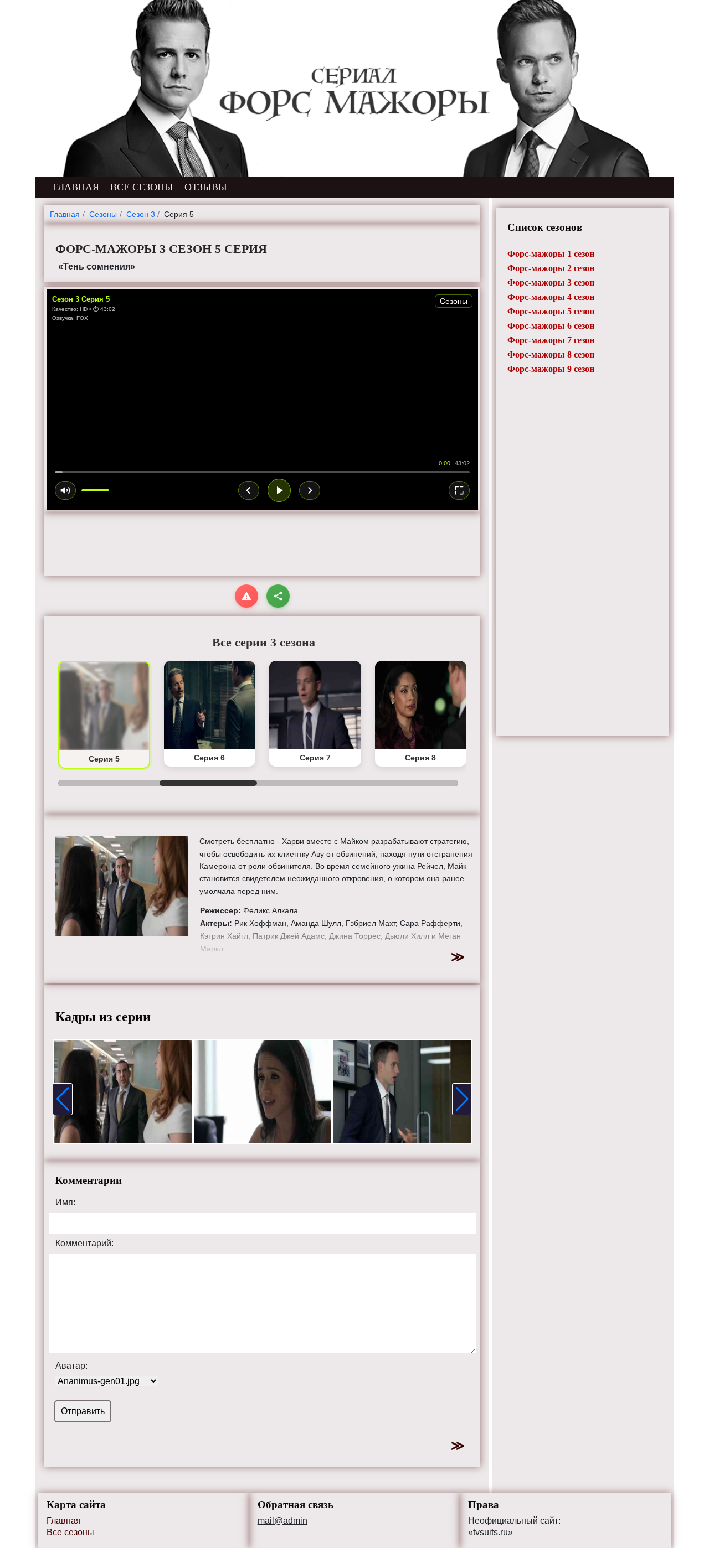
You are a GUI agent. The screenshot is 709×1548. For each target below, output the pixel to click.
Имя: (65, 1202)
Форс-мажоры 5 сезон (550, 311)
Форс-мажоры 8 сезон (550, 354)
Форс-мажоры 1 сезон (550, 253)
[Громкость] (65, 490)
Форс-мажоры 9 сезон (550, 369)
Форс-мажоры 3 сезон (550, 282)
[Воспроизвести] (279, 490)
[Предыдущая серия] (248, 490)
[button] (63, 1099)
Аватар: (71, 1365)
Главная (64, 1520)
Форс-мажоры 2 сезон (550, 268)
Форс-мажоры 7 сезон (550, 340)
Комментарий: (84, 1243)
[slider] (262, 472)
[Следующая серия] (309, 490)
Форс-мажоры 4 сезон (550, 297)
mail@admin (282, 1520)
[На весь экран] (459, 490)
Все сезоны (70, 1532)
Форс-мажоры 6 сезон (550, 325)
